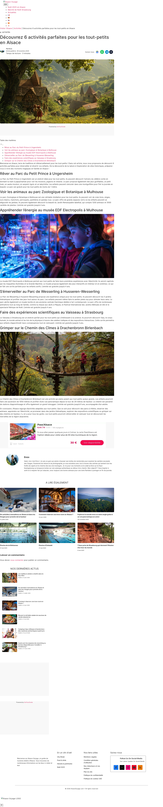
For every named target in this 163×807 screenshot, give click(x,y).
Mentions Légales (90, 757)
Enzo (10, 49)
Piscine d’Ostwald (45, 545)
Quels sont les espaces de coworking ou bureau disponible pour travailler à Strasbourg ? (32, 644)
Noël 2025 (61, 767)
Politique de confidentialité (93, 775)
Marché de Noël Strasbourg (19, 10)
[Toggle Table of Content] (1, 145)
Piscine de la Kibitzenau (9, 545)
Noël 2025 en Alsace (16, 7)
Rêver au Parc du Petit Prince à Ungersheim (22, 147)
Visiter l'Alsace (6, 28)
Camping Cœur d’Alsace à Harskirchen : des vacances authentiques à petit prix (31, 630)
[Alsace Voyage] (10, 2)
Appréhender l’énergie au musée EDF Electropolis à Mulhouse (30, 153)
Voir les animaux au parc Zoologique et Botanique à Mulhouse (30, 150)
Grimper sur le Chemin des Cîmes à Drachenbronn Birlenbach (30, 161)
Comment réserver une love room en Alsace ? (56, 514)
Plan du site (88, 772)
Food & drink (61, 760)
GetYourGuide (61, 126)
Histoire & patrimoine (64, 764)
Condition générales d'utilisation (91, 761)
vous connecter (16, 560)
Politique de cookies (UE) (93, 779)
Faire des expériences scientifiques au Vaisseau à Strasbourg (30, 158)
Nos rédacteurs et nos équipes (92, 767)
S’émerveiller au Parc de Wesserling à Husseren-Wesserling (29, 155)
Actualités (12, 12)
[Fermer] (1, 805)
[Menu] (5, 4)
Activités (17, 28)
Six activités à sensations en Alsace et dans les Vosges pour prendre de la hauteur (31, 589)
